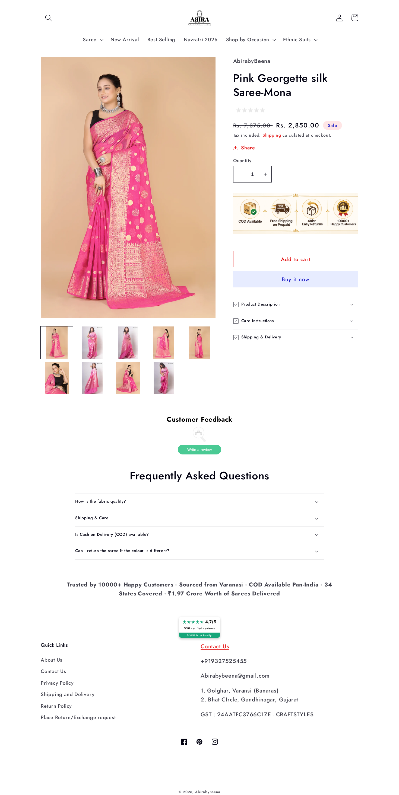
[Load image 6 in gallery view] (57, 378)
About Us (51, 659)
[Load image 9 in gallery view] (164, 378)
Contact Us (53, 671)
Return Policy (56, 706)
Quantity (242, 161)
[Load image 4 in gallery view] (164, 342)
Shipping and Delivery (67, 694)
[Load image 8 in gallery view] (128, 378)
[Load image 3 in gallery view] (128, 342)
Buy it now (296, 279)
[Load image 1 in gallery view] (57, 342)
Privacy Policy (57, 683)
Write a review (199, 449)
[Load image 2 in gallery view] (92, 342)
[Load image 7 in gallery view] (92, 378)
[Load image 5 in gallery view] (199, 342)
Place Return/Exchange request (78, 717)
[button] (48, 17)
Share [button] (248, 147)
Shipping (271, 135)
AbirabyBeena (207, 791)
